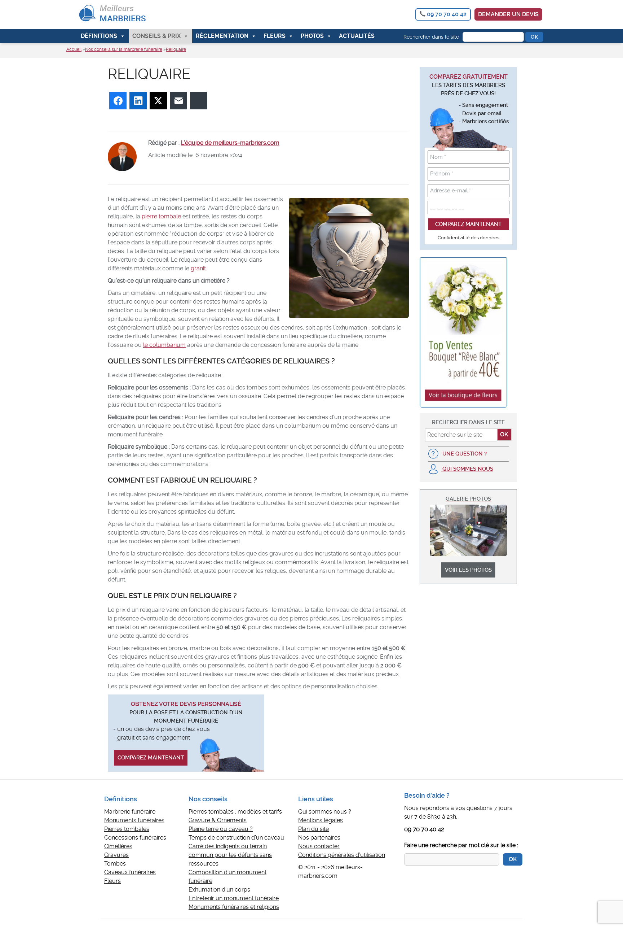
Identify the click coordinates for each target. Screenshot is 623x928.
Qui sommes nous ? (324, 811)
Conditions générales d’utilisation (341, 854)
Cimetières (118, 846)
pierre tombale (161, 216)
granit (198, 268)
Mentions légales (320, 820)
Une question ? (464, 453)
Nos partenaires (319, 837)
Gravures (116, 854)
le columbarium (164, 344)
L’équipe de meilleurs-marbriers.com (230, 142)
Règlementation (222, 35)
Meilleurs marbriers (128, 14)
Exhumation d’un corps (219, 889)
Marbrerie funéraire (129, 811)
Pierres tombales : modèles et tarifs (235, 811)
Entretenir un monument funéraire (234, 898)
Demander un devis (508, 14)
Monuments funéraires (134, 820)
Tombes (115, 863)
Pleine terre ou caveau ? (221, 828)
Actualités (357, 35)
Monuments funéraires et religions (234, 906)
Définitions (99, 35)
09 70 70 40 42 (447, 14)
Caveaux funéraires (130, 872)
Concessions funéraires (135, 837)
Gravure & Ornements (218, 820)
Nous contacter (319, 846)
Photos (312, 35)
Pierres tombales (126, 828)
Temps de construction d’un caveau (236, 837)
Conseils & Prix (156, 35)
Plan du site (313, 828)
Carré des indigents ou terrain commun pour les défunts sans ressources (230, 855)
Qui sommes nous (467, 469)
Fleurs (275, 35)
